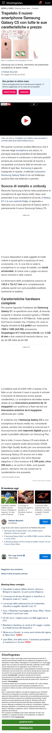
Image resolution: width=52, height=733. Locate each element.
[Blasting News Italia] (15, 2)
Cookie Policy (19, 717)
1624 (48, 662)
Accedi (47, 3)
